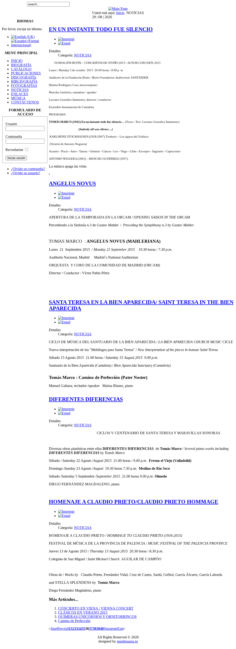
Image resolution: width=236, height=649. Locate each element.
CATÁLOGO (21, 69)
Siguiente (110, 629)
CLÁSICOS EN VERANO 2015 (82, 612)
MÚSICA (18, 98)
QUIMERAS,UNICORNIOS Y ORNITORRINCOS (97, 617)
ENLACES (19, 94)
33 (76, 629)
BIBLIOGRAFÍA (24, 81)
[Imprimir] (66, 39)
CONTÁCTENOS (25, 102)
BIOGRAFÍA (21, 65)
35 (83, 629)
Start (54, 629)
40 (102, 629)
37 (91, 629)
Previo (62, 629)
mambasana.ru (127, 641)
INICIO (17, 61)
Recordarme (14, 150)
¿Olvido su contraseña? (28, 169)
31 (69, 629)
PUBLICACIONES (26, 73)
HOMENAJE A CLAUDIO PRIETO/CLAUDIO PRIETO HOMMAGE (133, 502)
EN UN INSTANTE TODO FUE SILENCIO (101, 29)
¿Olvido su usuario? (25, 173)
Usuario (11, 124)
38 (94, 629)
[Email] (64, 43)
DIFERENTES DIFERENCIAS (86, 399)
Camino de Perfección (74, 621)
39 (98, 629)
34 (80, 629)
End (120, 629)
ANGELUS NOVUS (72, 183)
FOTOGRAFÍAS (24, 86)
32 (72, 629)
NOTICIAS (20, 90)
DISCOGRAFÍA (23, 77)
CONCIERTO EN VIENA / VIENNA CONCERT (95, 608)
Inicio (120, 13)
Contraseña (14, 137)
